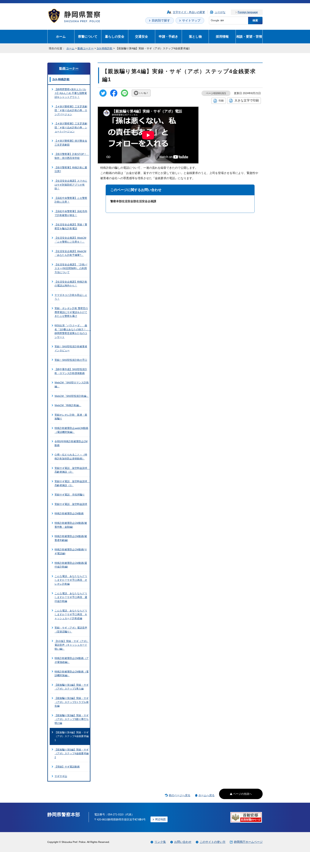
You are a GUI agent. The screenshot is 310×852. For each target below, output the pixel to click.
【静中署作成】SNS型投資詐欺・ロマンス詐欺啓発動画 (71, 371)
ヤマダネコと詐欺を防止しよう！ (71, 297)
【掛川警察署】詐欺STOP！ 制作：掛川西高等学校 (72, 156)
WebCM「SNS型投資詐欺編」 (72, 396)
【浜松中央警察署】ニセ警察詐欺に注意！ (71, 200)
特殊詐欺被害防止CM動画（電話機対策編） (72, 673)
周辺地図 (160, 819)
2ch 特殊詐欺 (104, 48)
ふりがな (220, 12)
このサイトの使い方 (213, 841)
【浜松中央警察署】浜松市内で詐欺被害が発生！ (71, 213)
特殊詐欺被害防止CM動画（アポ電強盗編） (72, 660)
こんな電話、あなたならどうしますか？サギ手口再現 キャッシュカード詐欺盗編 (71, 614)
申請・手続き (168, 36)
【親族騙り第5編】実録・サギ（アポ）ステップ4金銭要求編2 (72, 753)
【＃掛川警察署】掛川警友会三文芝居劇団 (71, 142)
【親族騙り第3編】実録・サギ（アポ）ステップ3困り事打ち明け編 (72, 719)
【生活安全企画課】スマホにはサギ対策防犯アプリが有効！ (71, 184)
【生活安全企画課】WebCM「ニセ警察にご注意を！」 (70, 239)
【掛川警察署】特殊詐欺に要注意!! (71, 169)
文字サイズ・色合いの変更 (189, 12)
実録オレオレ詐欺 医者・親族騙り (71, 416)
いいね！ (144, 93)
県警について (87, 36)
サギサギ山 (61, 776)
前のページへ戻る (179, 795)
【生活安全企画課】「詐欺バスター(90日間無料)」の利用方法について (71, 268)
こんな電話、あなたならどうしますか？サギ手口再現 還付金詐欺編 (71, 597)
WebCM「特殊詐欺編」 (68, 405)
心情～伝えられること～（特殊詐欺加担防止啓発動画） (71, 456)
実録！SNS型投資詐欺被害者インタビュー (71, 348)
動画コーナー (86, 48)
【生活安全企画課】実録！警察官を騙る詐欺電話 (71, 226)
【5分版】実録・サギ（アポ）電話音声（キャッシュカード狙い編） (72, 645)
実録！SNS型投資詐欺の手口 (71, 359)
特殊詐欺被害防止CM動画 (69, 513)
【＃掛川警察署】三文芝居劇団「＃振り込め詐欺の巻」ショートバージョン (71, 127)
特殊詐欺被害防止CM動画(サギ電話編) (71, 551)
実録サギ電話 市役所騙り (70, 494)
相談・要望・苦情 (249, 36)
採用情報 (222, 36)
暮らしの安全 (114, 36)
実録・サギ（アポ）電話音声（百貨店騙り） (71, 629)
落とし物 (195, 36)
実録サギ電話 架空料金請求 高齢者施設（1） (72, 483)
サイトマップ (191, 20)
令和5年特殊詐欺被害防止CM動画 (71, 443)
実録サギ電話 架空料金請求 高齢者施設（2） (72, 470)
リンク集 (160, 841)
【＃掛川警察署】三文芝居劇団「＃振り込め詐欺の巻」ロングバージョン (71, 110)
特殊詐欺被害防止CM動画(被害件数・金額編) (71, 524)
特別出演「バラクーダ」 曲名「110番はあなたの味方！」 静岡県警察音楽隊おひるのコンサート (72, 331)
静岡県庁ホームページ (248, 841)
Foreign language (248, 12)
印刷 (221, 100)
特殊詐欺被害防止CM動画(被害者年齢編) (71, 538)
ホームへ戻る (206, 795)
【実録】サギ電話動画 (67, 766)
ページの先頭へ (242, 793)
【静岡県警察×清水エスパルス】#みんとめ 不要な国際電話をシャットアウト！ (71, 93)
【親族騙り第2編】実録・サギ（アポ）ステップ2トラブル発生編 (72, 702)
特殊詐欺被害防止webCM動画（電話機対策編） (71, 430)
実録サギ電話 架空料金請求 (71, 504)
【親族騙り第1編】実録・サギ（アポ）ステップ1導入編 (72, 686)
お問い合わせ (182, 841)
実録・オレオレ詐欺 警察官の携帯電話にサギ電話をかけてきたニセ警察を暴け (71, 312)
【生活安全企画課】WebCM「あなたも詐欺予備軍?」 (70, 253)
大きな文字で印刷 (246, 100)
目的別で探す (161, 20)
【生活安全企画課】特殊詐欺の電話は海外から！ (71, 283)
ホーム (61, 36)
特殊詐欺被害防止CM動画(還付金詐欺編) (71, 564)
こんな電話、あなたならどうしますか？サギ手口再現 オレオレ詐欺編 (71, 580)
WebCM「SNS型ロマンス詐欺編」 (72, 384)
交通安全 (141, 36)
